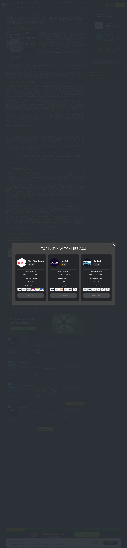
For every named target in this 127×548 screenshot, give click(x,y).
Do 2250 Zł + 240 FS (63, 274)
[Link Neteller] (37, 289)
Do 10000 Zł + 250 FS (31, 274)
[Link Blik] (19, 289)
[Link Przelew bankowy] (28, 289)
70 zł (63, 281)
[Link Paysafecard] (66, 289)
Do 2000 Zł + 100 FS (96, 274)
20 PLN (31, 281)
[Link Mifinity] (24, 289)
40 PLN (96, 281)
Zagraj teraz (31, 295)
